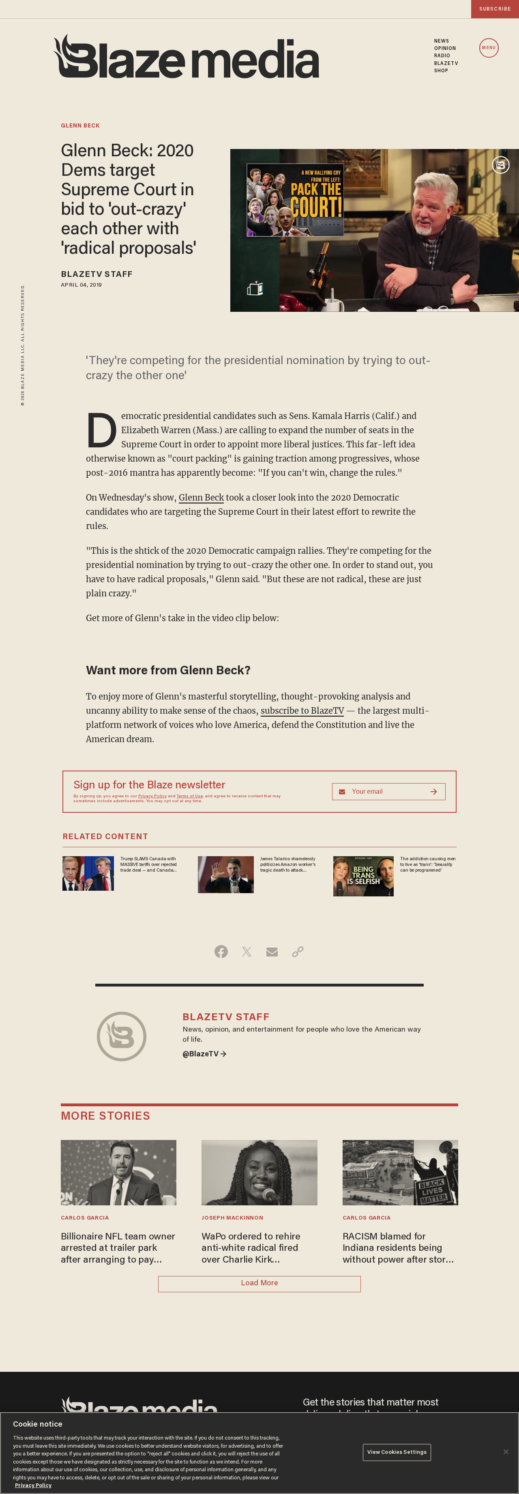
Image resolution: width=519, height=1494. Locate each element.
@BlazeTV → (204, 1054)
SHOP (441, 71)
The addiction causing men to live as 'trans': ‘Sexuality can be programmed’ (428, 865)
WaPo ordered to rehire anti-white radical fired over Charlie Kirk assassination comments (254, 1249)
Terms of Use (190, 796)
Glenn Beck (201, 497)
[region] (259, 1453)
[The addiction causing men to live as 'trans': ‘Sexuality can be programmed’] (363, 875)
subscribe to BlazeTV (302, 711)
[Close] (506, 1452)
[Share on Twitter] (246, 951)
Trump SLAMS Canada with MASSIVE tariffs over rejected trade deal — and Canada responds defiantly (148, 865)
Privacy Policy (152, 796)
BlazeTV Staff (97, 275)
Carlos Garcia (85, 1218)
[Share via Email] (272, 951)
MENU (488, 48)
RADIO (442, 56)
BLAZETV (446, 63)
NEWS (441, 41)
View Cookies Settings (397, 1452)
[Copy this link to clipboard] (298, 951)
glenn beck (80, 126)
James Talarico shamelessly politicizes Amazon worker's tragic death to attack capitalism (287, 865)
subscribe (495, 9)
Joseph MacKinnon (232, 1218)
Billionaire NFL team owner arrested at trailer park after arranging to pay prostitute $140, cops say (118, 1249)
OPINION (445, 48)
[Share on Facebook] (221, 951)
